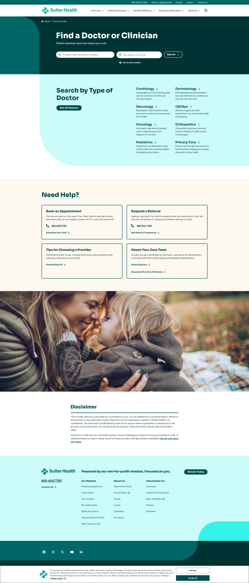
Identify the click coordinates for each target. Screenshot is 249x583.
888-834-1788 (144, 225)
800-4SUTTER (59, 225)
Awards (117, 498)
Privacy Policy (58, 578)
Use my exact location (132, 62)
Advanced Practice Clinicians (147, 272)
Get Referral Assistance (143, 232)
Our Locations (87, 498)
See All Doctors (69, 107)
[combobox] (85, 55)
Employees (151, 486)
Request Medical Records (93, 517)
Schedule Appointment (91, 486)
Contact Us (203, 2)
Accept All (192, 578)
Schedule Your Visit (56, 232)
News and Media (155, 498)
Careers (189, 2)
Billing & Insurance (89, 511)
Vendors (150, 505)
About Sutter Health (123, 486)
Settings (192, 570)
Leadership (119, 511)
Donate (179, 2)
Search (171, 54)
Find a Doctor (87, 492)
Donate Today (196, 471)
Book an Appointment (162, 2)
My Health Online (140, 2)
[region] (124, 574)
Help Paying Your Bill (91, 523)
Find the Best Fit (54, 264)
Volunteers (151, 511)
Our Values (119, 517)
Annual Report (122, 492)
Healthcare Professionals (157, 492)
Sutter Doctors (139, 264)
